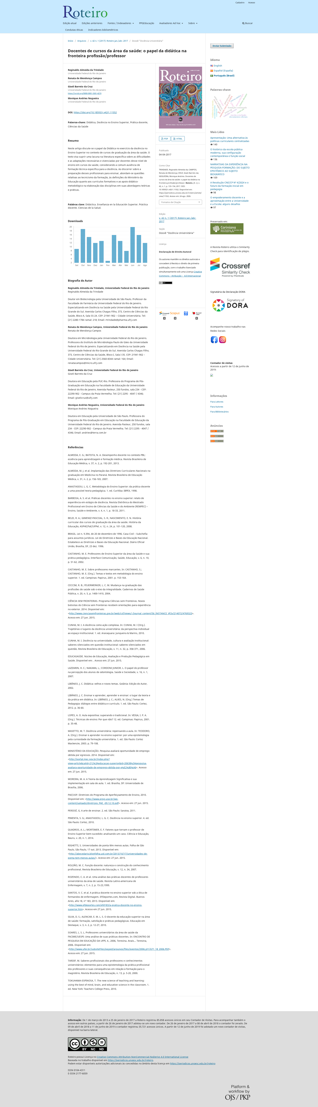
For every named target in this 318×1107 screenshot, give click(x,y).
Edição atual (70, 23)
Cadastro (240, 2)
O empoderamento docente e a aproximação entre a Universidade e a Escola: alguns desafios (229, 201)
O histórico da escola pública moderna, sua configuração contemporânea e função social (227, 153)
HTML (179, 138)
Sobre (191, 23)
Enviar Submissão (222, 45)
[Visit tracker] (211, 375)
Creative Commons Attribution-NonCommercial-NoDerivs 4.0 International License (142, 1056)
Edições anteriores (92, 23)
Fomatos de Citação (171, 202)
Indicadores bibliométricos (103, 29)
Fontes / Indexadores (120, 23)
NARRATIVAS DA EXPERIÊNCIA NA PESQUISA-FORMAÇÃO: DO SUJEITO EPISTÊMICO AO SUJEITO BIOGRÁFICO (230, 169)
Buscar (248, 23)
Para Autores (216, 406)
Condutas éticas (74, 29)
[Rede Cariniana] (226, 233)
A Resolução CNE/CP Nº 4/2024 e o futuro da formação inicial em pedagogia (229, 186)
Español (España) (223, 70)
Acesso (251, 2)
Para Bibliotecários (219, 411)
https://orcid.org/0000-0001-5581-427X (84, 93)
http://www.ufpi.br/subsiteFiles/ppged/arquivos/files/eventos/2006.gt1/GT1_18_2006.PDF (119, 949)
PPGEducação (146, 23)
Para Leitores (216, 401)
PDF (166, 138)
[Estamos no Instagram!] (223, 342)
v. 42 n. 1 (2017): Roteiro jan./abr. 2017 (109, 40)
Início (70, 40)
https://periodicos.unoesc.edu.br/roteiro (130, 1060)
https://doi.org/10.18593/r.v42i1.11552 (95, 112)
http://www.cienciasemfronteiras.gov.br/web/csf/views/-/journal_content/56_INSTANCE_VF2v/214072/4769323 (130, 613)
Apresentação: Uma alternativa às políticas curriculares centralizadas (229, 139)
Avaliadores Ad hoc (170, 23)
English (218, 65)
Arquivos (81, 40)
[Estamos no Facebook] (214, 342)
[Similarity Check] (230, 277)
